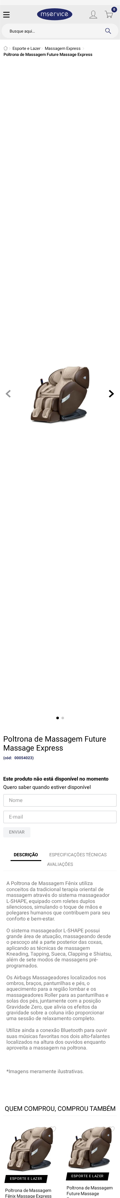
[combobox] (60, 31)
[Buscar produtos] (108, 31)
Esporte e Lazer (26, 48)
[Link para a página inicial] (5, 48)
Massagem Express (63, 48)
